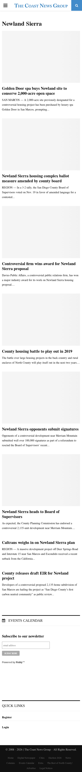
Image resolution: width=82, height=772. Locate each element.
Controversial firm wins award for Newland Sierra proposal (39, 266)
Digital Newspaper (26, 757)
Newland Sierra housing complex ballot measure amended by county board (35, 178)
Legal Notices (46, 768)
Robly (19, 662)
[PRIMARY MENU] (5, 5)
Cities (42, 757)
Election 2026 (55, 757)
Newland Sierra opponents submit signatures (40, 429)
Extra (40, 762)
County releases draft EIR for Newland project (35, 575)
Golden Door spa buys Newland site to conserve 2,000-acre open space (34, 90)
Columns (10, 762)
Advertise (31, 768)
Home (11, 757)
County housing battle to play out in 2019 (37, 351)
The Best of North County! (60, 762)
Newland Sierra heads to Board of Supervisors (31, 514)
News (68, 757)
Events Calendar (25, 621)
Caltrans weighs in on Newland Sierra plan (38, 542)
